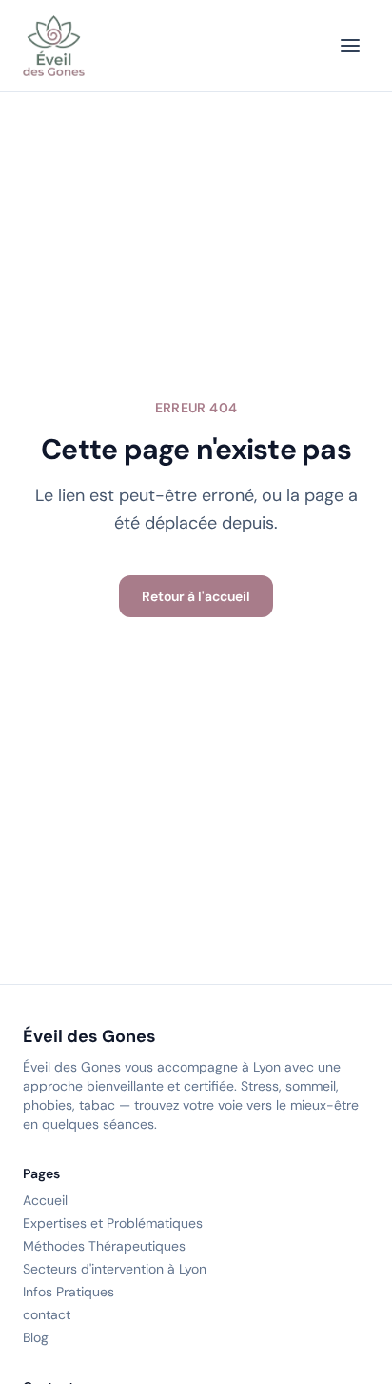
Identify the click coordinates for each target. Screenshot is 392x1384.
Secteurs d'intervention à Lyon (114, 1268)
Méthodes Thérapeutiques (104, 1245)
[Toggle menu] (350, 46)
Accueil (45, 1200)
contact (46, 1314)
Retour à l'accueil (196, 596)
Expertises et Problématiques (113, 1223)
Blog (36, 1337)
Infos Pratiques (68, 1291)
